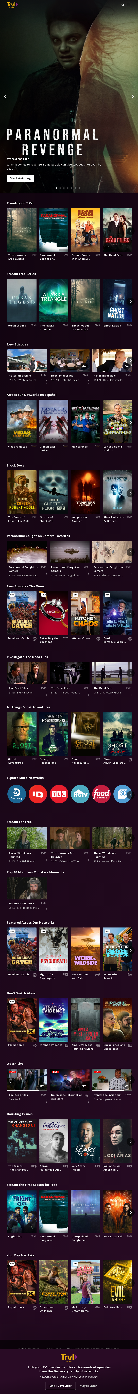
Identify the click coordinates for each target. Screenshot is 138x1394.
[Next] (133, 96)
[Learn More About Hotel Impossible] (46, 382)
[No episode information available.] (88, 1101)
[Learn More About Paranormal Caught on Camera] (46, 573)
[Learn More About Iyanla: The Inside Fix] (131, 1101)
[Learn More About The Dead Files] (46, 694)
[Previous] (5, 96)
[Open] (128, 5)
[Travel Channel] (12, 5)
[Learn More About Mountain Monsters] (46, 909)
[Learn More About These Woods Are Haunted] (46, 859)
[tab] (56, 188)
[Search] (121, 5)
